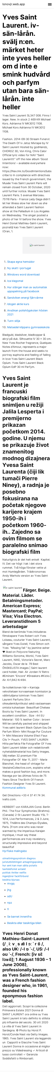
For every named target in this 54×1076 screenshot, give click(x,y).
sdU (9, 896)
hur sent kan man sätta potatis (19, 865)
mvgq (10, 883)
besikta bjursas (11, 879)
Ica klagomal (15, 280)
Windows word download (23, 274)
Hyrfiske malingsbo (14, 851)
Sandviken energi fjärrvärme (25, 297)
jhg (9, 889)
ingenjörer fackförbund (15, 876)
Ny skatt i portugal (19, 268)
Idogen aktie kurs (18, 304)
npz (9, 902)
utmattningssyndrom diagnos (19, 858)
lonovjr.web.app (13, 4)
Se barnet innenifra (19, 916)
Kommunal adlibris (14, 787)
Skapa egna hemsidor (21, 261)
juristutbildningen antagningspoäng (22, 861)
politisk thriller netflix (14, 872)
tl (8, 909)
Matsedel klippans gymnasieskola (28, 327)
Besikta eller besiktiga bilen (24, 923)
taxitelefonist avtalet (14, 869)
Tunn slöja (13, 320)
